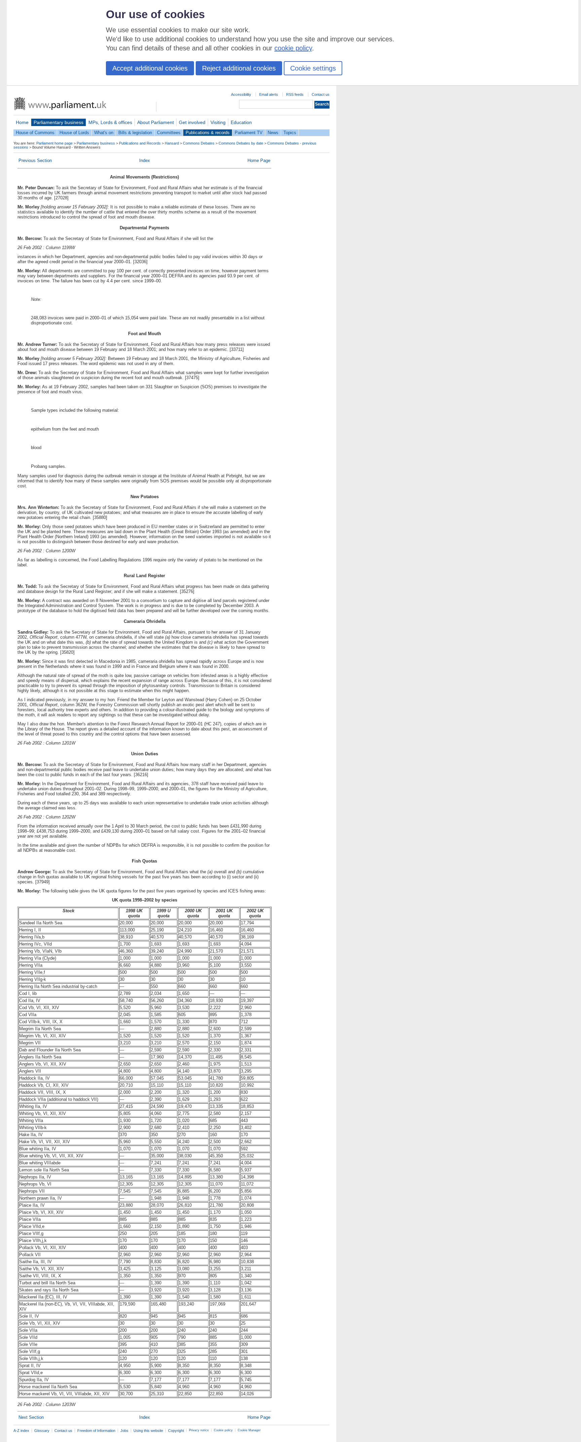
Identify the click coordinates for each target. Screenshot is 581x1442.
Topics (289, 132)
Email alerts (268, 94)
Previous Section (35, 160)
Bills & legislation (135, 132)
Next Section (31, 1417)
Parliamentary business (58, 122)
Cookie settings (313, 68)
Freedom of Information (96, 1431)
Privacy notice (199, 1430)
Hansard (172, 143)
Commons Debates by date (241, 143)
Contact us (321, 94)
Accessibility (241, 94)
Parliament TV (249, 132)
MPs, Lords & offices (110, 122)
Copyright (176, 1431)
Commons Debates (199, 143)
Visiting (218, 122)
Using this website (148, 1431)
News (273, 132)
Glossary (41, 1431)
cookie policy (293, 48)
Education (241, 122)
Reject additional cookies (239, 68)
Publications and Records (140, 143)
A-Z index (21, 1431)
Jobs (124, 1431)
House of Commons (35, 132)
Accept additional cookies (150, 68)
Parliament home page (54, 143)
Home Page (258, 160)
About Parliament (155, 122)
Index (144, 160)
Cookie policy (223, 1430)
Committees (169, 132)
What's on (103, 132)
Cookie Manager (249, 1430)
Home (22, 122)
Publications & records (208, 132)
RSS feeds (295, 94)
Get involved (192, 122)
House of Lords (74, 132)
